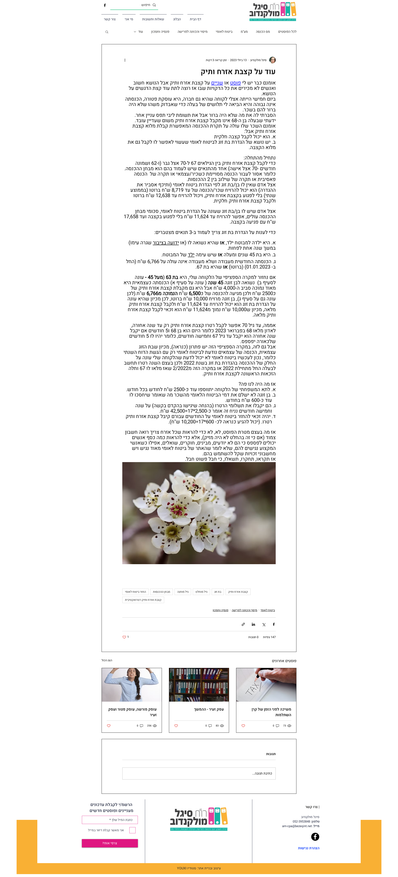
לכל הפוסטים (287, 31)
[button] (107, 31)
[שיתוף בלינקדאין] (253, 624)
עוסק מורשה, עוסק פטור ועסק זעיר (132, 712)
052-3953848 (306, 821)
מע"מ (244, 31)
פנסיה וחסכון (160, 31)
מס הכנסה (263, 31)
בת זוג (217, 592)
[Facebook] (315, 837)
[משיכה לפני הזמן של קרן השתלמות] (266, 685)
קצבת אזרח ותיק (238, 592)
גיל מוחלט (201, 592)
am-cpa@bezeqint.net (300, 826)
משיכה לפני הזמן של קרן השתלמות (271, 712)
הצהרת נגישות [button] (308, 848)
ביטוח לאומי (224, 31)
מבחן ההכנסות (161, 592)
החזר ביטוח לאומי (135, 592)
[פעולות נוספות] (124, 60)
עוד (140, 31)
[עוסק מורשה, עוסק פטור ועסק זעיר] (132, 685)
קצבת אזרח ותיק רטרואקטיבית (143, 600)
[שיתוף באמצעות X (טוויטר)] (264, 624)
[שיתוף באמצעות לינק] (243, 624)
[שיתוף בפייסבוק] (274, 624)
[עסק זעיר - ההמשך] (199, 685)
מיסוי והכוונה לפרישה (192, 31)
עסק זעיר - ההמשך (209, 709)
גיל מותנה (182, 592)
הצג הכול (107, 660)
